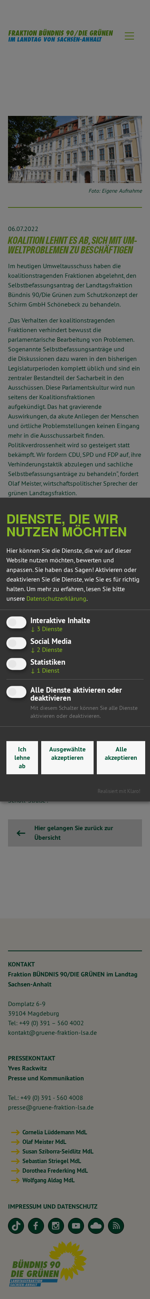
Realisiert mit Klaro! (119, 791)
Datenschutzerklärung (56, 598)
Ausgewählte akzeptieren (67, 753)
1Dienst (44, 671)
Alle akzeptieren (121, 753)
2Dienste (46, 649)
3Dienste (46, 629)
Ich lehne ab (22, 757)
